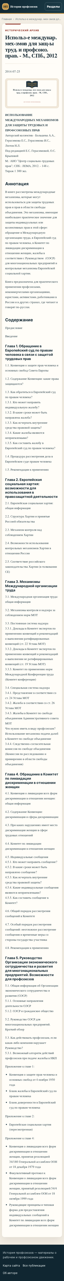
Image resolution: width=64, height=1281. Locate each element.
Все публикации (34, 1265)
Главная (7, 18)
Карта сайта (11, 1265)
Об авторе (10, 1273)
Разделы (53, 6)
